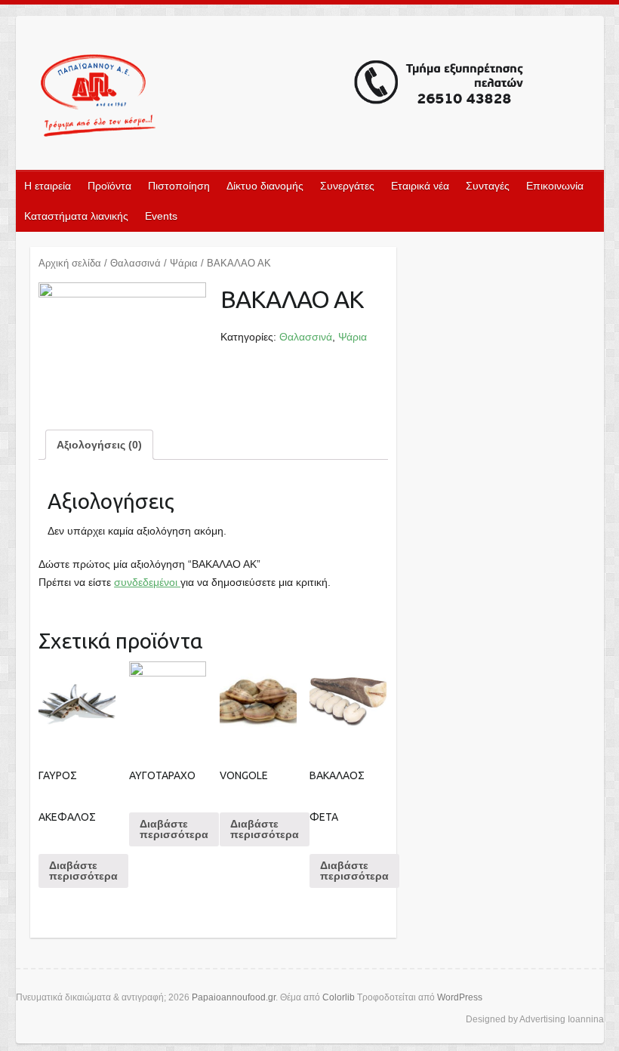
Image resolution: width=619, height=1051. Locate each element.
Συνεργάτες (347, 186)
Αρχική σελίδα (69, 263)
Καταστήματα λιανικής (76, 216)
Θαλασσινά (135, 263)
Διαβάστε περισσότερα (83, 870)
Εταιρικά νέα (420, 186)
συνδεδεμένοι (147, 582)
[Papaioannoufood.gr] (283, 97)
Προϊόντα (109, 186)
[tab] (99, 445)
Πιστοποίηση (179, 186)
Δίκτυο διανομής (264, 186)
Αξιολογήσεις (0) (99, 445)
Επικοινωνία (555, 186)
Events (161, 216)
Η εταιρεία (47, 186)
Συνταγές (488, 186)
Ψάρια (184, 263)
